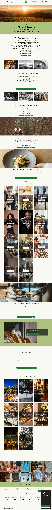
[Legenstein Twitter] (27, 484)
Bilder (5, 2)
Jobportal (16, 489)
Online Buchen (45, 1)
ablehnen (46, 507)
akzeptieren (46, 505)
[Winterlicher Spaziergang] (11, 96)
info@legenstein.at (12, 2)
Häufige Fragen (28, 490)
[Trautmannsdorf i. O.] (26, 64)
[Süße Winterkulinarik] (41, 64)
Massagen (28, 312)
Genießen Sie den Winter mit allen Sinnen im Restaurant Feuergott (26, 177)
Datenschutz (9, 508)
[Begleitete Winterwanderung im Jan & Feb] (41, 96)
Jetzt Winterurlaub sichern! (26, 55)
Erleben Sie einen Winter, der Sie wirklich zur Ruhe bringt (26, 89)
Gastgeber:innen (22, 83)
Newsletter (16, 490)
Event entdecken (10, 199)
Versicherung (17, 493)
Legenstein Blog (15, 484)
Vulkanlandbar (33, 82)
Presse (16, 492)
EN (8, 1)
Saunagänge (23, 310)
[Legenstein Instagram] (21, 484)
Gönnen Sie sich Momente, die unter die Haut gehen (26, 317)
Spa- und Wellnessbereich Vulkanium (29, 80)
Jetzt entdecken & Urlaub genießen (32, 334)
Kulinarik (24, 81)
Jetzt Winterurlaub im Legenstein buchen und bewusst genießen (26, 368)
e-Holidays (37, 484)
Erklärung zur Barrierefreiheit (30, 493)
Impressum (5, 508)
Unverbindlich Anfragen (36, 1)
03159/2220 (7, 2)
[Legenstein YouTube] (29, 484)
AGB (12, 508)
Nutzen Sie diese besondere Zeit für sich (26, 115)
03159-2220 (6, 489)
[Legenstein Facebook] (24, 484)
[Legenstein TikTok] (32, 484)
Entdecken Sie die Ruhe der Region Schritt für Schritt (26, 147)
